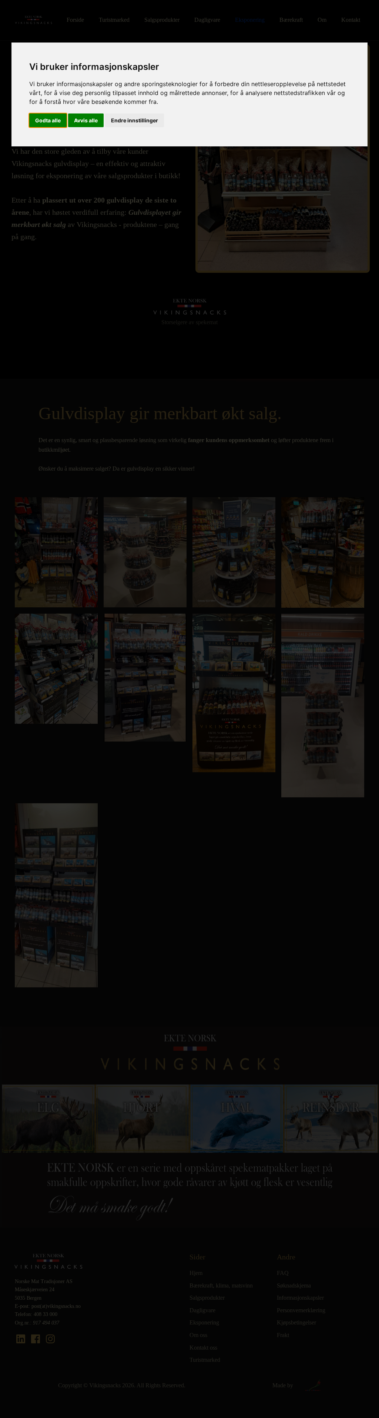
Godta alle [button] (48, 120)
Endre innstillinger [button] (134, 120)
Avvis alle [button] (86, 120)
